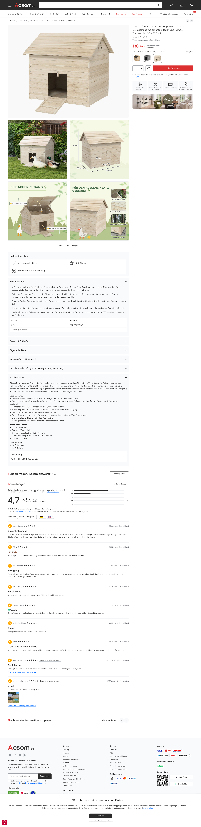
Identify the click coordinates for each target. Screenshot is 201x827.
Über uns (113, 750)
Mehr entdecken (109, 720)
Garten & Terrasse (16, 14)
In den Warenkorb (173, 68)
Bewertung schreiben (119, 484)
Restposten (121, 14)
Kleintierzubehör (37, 21)
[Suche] (159, 5)
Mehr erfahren (53, 492)
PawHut (73, 320)
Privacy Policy (147, 808)
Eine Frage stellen (119, 474)
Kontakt (66, 756)
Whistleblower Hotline (118, 769)
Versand (66, 763)
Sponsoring (67, 786)
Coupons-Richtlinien (71, 776)
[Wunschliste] (171, 5)
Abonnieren (45, 776)
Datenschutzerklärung (118, 756)
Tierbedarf (54, 14)
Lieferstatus (67, 794)
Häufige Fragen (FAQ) (71, 759)
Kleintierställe (52, 21)
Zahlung (66, 750)
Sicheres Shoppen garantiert (74, 769)
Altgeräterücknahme (71, 782)
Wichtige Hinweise (70, 766)
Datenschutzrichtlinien (34, 783)
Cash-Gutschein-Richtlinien (74, 779)
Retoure (66, 753)
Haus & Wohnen (37, 14)
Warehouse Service (70, 772)
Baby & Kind (70, 14)
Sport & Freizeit (89, 14)
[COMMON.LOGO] (25, 5)
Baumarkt (105, 14)
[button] (68, 281)
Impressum (114, 759)
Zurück (12, 21)
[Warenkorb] (191, 5)
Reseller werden (116, 763)
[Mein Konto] (181, 5)
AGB (20, 783)
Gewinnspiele (137, 14)
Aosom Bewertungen (118, 766)
